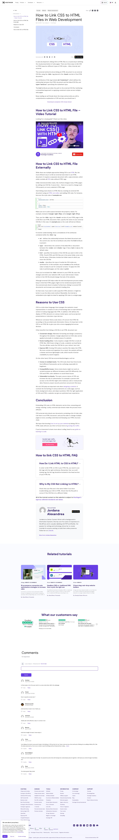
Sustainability (75, 800)
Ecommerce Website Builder (52, 797)
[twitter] (84, 825)
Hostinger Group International (79, 802)
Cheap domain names (39, 793)
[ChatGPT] (44, 57)
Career (73, 795)
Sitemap (62, 813)
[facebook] (77, 825)
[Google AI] (49, 57)
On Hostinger (75, 791)
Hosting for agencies (25, 806)
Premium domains (39, 811)
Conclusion (16, 27)
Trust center (63, 811)
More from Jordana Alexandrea (47, 535)
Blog (73, 797)
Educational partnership (65, 797)
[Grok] (52, 57)
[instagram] (81, 825)
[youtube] (87, 825)
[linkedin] (74, 825)
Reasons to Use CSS (19, 24)
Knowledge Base (91, 793)
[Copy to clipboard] (90, 10)
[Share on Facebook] (95, 10)
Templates (48, 800)
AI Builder (48, 791)
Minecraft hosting (25, 809)
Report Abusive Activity (92, 800)
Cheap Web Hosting (25, 820)
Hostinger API (49, 817)
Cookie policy (20, 832)
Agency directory (64, 802)
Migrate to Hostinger (51, 815)
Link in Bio (48, 806)
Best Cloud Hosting (25, 802)
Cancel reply (44, 663)
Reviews (62, 793)
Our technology (75, 793)
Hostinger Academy (91, 795)
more (67, 746)
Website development (53, 10)
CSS (49, 179)
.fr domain (37, 806)
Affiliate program (64, 795)
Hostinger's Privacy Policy (36, 832)
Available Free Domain (39, 795)
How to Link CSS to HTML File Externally (21, 21)
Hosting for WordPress (26, 793)
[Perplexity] (54, 57)
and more (55, 829)
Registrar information (64, 832)
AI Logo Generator (50, 813)
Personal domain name (40, 809)
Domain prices (38, 804)
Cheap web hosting (25, 791)
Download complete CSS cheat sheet (59, 102)
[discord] (97, 825)
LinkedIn (50, 530)
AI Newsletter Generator (51, 811)
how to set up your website (59, 423)
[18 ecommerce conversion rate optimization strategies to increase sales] (33, 572)
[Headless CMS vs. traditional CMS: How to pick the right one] (59, 572)
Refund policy (47, 832)
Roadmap (62, 804)
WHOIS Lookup (38, 797)
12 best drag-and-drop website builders (84, 586)
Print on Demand (50, 804)
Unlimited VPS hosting (26, 795)
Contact (89, 797)
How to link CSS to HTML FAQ (21, 29)
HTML (72, 172)
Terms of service (54, 832)
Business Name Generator (52, 809)
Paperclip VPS (24, 815)
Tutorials (38, 10)
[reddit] (91, 825)
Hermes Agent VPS (25, 811)
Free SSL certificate (39, 800)
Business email (24, 800)
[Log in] (115, 2)
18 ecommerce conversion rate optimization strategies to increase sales (33, 587)
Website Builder (49, 793)
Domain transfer (38, 802)
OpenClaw (23, 813)
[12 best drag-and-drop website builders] (85, 572)
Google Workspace (25, 817)
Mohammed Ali (36, 663)
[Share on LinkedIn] (97, 10)
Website (44, 10)
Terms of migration (64, 806)
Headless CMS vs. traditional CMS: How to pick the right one (59, 586)
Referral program (64, 800)
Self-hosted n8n (24, 797)
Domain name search (39, 791)
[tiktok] (94, 825)
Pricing (16, 2)
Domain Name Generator (52, 802)
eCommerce (33, 582)
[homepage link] (8, 2)
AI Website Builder (50, 795)
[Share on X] (92, 10)
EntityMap (62, 815)
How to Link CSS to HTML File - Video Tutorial (21, 17)
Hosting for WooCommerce (27, 804)
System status (63, 809)
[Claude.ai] (47, 57)
